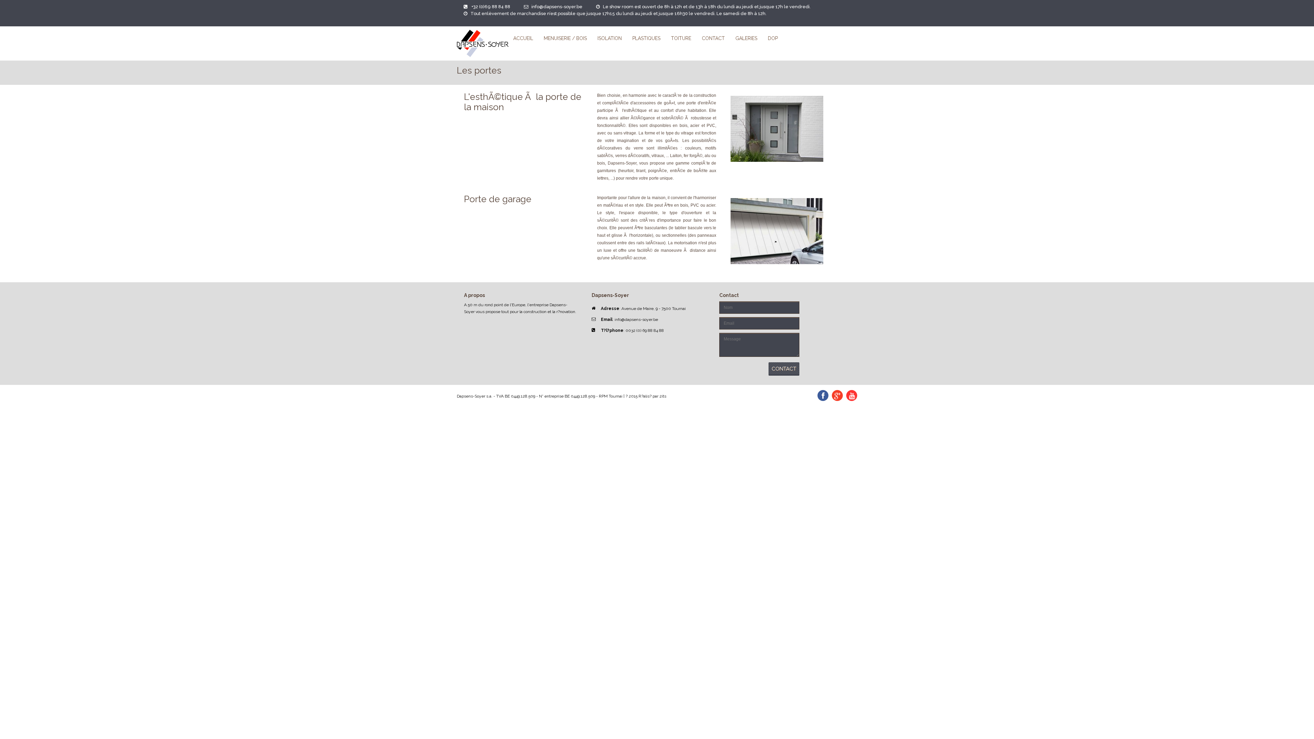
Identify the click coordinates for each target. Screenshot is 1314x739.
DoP (773, 38)
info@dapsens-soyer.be (556, 6)
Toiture (681, 38)
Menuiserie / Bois (565, 38)
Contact (713, 38)
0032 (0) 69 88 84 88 (645, 330)
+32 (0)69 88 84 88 (491, 6)
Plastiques (646, 38)
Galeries (746, 38)
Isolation (609, 38)
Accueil (523, 38)
